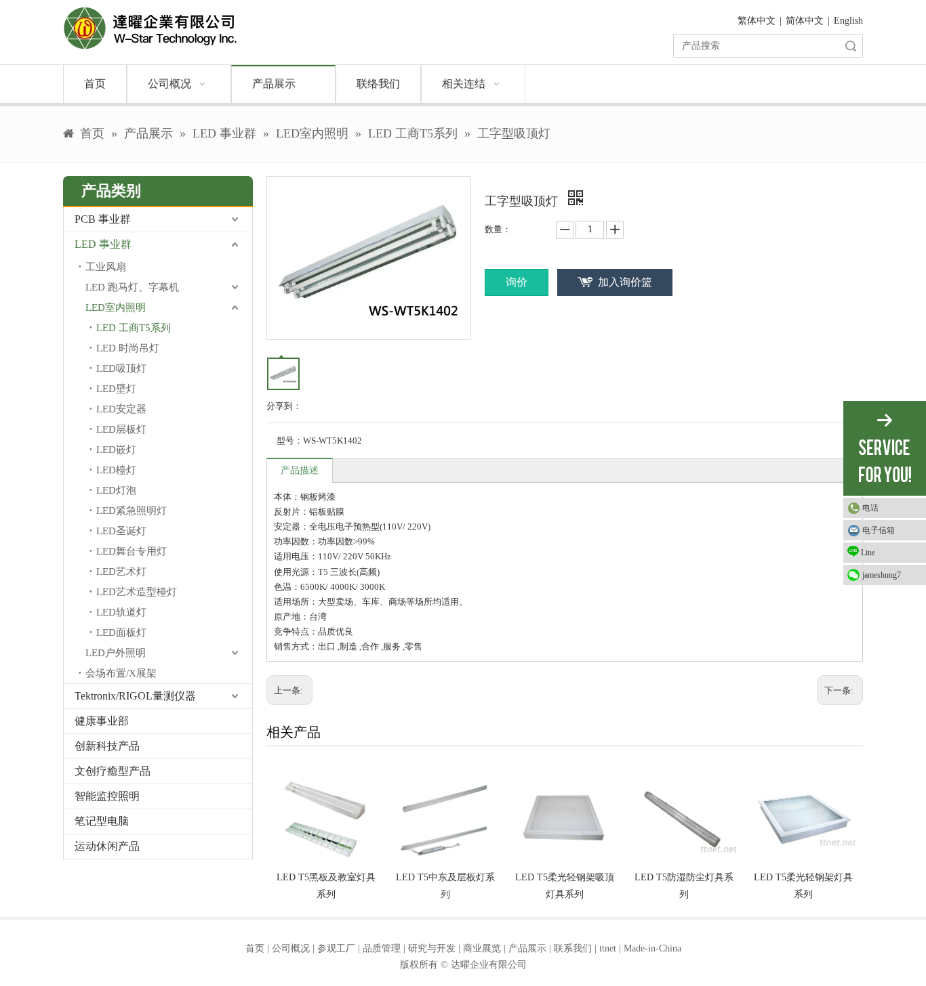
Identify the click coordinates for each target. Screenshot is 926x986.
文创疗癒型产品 (112, 771)
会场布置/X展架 (121, 673)
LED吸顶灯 (121, 368)
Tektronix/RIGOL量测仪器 (135, 696)
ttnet (607, 948)
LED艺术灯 (121, 571)
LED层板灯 (121, 429)
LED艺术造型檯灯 (136, 591)
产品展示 (527, 948)
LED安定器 (121, 409)
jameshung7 (881, 575)
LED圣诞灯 (121, 531)
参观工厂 (336, 948)
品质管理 (382, 948)
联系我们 (573, 948)
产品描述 (300, 470)
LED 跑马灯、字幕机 (132, 287)
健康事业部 (102, 721)
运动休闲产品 (107, 846)
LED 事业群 (103, 244)
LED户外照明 (115, 652)
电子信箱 (878, 530)
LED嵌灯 (116, 449)
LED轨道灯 (121, 612)
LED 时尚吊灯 (127, 348)
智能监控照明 (107, 796)
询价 (516, 282)
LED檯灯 (116, 470)
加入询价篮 (625, 282)
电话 (870, 508)
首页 (254, 948)
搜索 (850, 46)
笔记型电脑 (102, 821)
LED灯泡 (116, 490)
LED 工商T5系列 (133, 327)
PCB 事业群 (103, 219)
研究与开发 (432, 948)
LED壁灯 (116, 388)
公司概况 (291, 948)
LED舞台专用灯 (131, 551)
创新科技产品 (107, 746)
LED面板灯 (121, 632)
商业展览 (482, 948)
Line (868, 552)
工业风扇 (105, 266)
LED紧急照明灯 (131, 510)
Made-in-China (652, 948)
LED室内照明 (115, 307)
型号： (290, 440)
